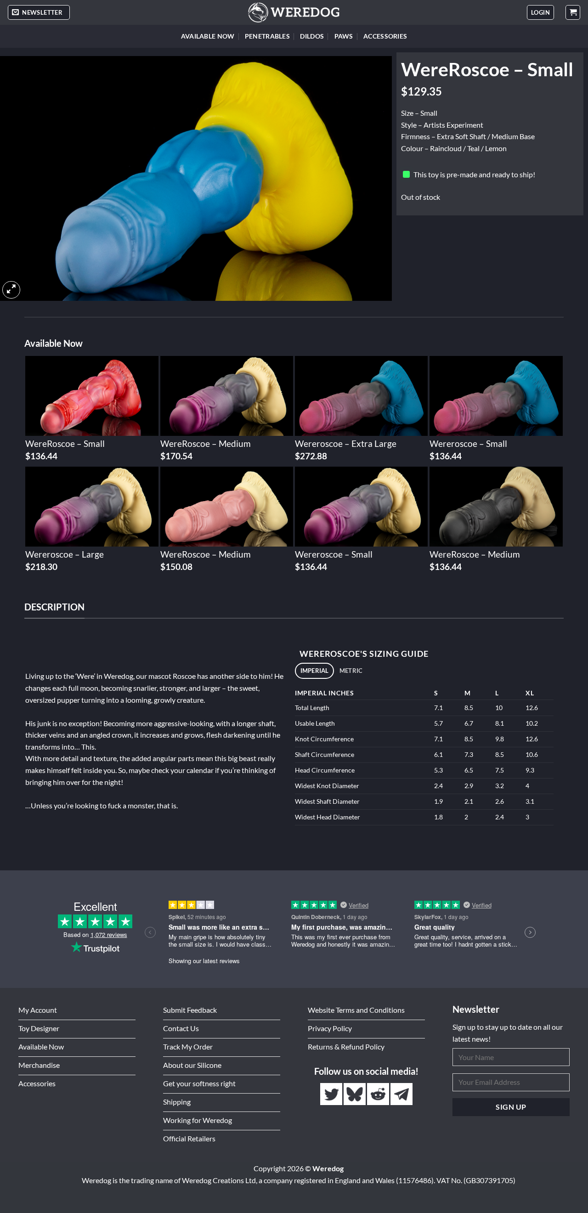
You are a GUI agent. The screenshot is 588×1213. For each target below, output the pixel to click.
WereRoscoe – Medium (205, 443)
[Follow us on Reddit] (378, 1094)
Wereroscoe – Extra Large (345, 443)
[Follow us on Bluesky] (355, 1094)
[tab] (314, 671)
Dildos (312, 36)
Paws (343, 36)
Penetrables (267, 36)
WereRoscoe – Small (65, 443)
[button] (39, 12)
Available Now (208, 36)
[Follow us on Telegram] (401, 1094)
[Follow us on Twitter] (332, 1094)
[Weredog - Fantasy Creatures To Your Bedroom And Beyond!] (294, 12)
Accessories (385, 36)
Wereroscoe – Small (468, 443)
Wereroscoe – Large (64, 554)
